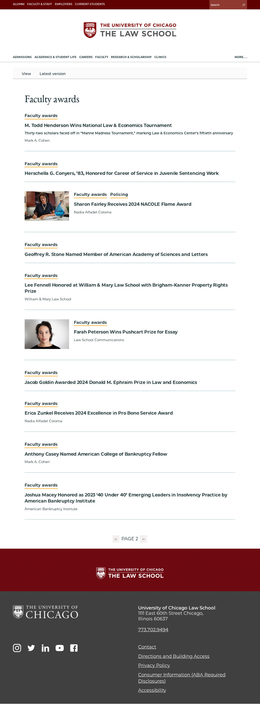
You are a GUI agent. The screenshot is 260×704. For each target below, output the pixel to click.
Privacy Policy (154, 665)
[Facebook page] (74, 648)
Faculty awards (41, 115)
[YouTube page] (60, 648)
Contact (147, 647)
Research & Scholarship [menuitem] (131, 57)
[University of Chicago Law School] (45, 612)
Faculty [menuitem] (101, 57)
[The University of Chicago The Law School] (130, 30)
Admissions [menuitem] (22, 57)
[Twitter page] (31, 648)
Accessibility (152, 690)
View (26, 73)
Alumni (18, 4)
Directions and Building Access (173, 656)
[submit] (243, 4)
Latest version (53, 73)
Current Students (90, 4)
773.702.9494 (153, 630)
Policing (119, 194)
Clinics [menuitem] (160, 57)
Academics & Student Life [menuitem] (55, 57)
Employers (63, 4)
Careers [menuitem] (86, 57)
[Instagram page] (17, 648)
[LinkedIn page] (45, 648)
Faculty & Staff (39, 4)
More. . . (241, 57)
